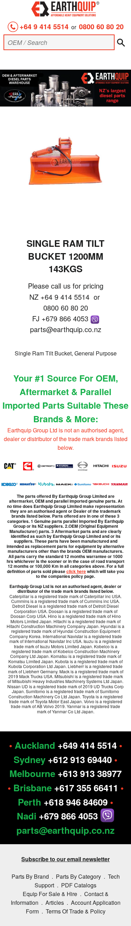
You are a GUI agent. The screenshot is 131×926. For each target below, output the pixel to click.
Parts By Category (78, 876)
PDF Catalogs (78, 885)
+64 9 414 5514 (44, 26)
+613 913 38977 (90, 773)
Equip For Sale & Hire (50, 894)
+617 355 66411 (86, 787)
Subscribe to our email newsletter (65, 859)
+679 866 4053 (66, 318)
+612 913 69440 (80, 759)
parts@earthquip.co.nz (65, 329)
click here (76, 571)
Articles (54, 902)
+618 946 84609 (76, 801)
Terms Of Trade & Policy (75, 911)
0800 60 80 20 (101, 26)
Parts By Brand (30, 876)
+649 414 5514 (87, 745)
